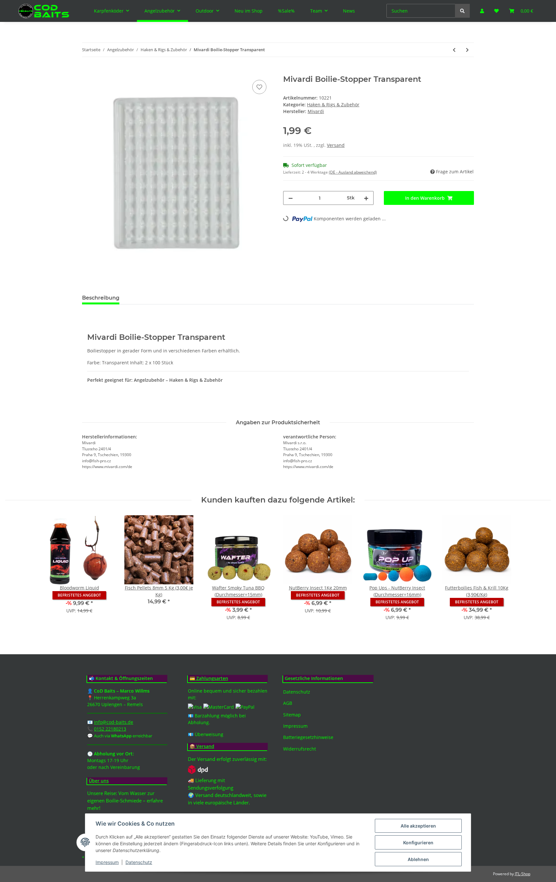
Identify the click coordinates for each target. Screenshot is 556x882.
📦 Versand (202, 746)
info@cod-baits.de (113, 722)
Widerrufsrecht (299, 749)
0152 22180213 (110, 729)
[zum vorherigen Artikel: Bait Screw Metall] (454, 50)
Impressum (295, 726)
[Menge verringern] (290, 198)
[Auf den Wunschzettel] (259, 87)
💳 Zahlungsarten (209, 678)
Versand (336, 145)
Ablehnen (418, 859)
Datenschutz (296, 692)
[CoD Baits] (44, 11)
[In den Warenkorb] (87, 71)
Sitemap (292, 715)
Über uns (99, 781)
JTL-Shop (522, 874)
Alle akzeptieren (418, 826)
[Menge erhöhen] (366, 198)
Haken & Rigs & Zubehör (333, 104)
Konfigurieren (418, 842)
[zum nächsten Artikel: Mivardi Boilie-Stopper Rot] (467, 50)
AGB (287, 703)
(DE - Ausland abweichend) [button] (353, 172)
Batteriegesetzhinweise (308, 737)
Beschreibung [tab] (100, 298)
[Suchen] (462, 11)
